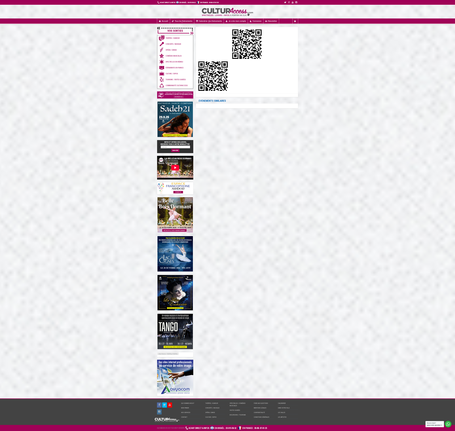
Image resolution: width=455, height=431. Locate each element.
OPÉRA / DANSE (210, 412)
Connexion (257, 21)
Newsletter (272, 21)
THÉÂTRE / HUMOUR (211, 403)
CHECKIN (272, 428)
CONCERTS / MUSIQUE (212, 408)
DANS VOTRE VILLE (284, 408)
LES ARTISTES (282, 417)
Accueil (165, 21)
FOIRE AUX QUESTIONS (261, 403)
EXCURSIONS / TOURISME (238, 415)
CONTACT (184, 417)
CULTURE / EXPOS (210, 417)
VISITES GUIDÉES (235, 410)
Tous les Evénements (183, 21)
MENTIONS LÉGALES (260, 408)
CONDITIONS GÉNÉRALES (261, 417)
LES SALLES (281, 412)
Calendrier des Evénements (210, 21)
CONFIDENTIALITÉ (259, 412)
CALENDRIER (282, 403)
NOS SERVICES (185, 412)
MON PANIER (185, 408)
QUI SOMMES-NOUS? (187, 403)
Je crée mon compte (237, 21)
